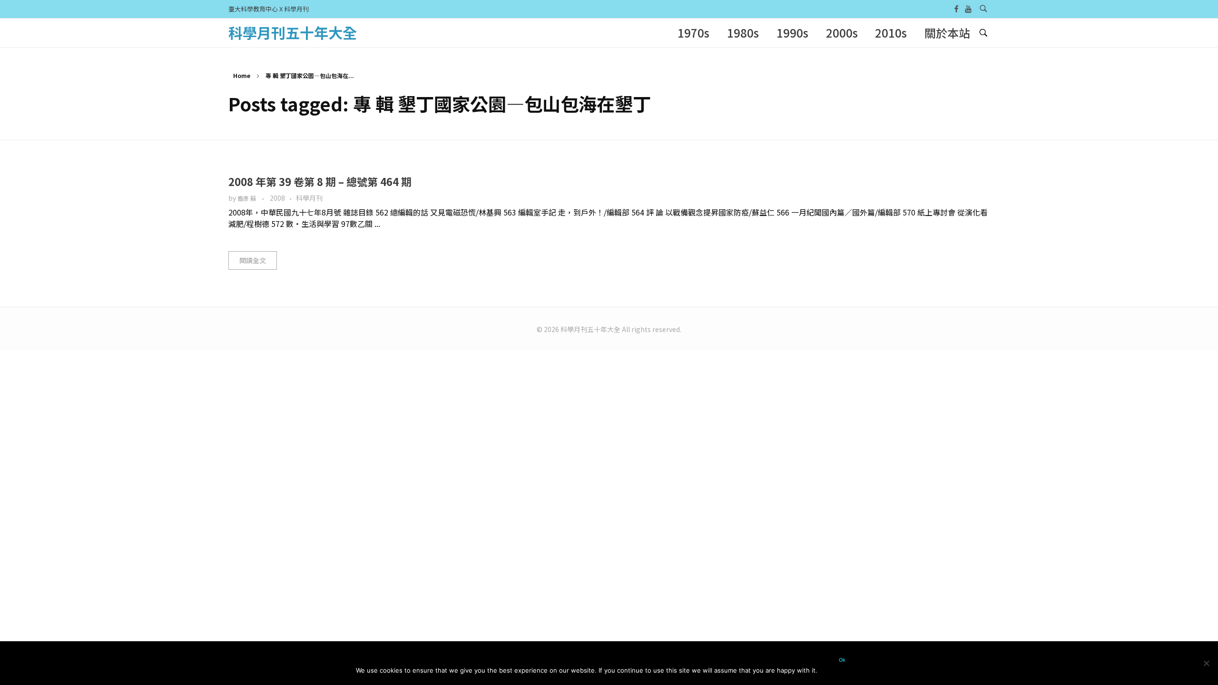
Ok (842, 660)
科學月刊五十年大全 (292, 32)
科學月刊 (309, 198)
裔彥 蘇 (247, 198)
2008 (277, 198)
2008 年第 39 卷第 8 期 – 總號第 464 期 (320, 181)
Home (241, 75)
